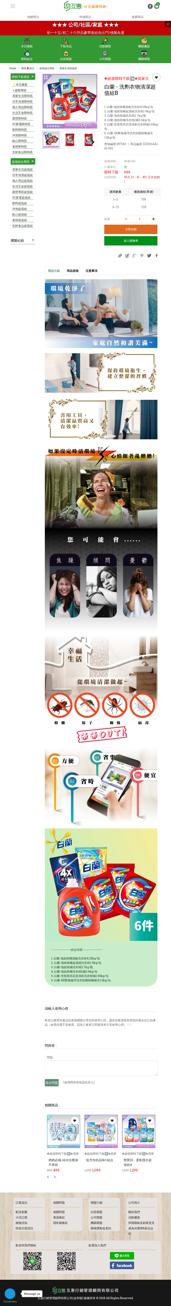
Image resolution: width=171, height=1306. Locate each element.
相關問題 (59, 1212)
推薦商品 (137, 17)
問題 (50, 1057)
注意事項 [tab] (91, 271)
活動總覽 (105, 46)
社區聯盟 (66, 59)
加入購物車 (131, 241)
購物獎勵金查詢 (101, 1228)
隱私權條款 (60, 1223)
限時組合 (27, 59)
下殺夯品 (66, 46)
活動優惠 (134, 1217)
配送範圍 (21, 1212)
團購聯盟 (144, 59)
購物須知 (21, 1223)
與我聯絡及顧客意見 (141, 1223)
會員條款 (59, 1217)
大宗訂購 (21, 1217)
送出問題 (51, 1083)
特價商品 (85, 17)
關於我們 (134, 1212)
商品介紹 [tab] (54, 271)
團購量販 (144, 46)
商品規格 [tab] (73, 271)
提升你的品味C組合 (99, 1160)
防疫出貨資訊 (24, 1228)
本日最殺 (27, 46)
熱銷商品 (33, 17)
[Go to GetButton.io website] (10, 1301)
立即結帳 (131, 229)
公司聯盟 (105, 59)
